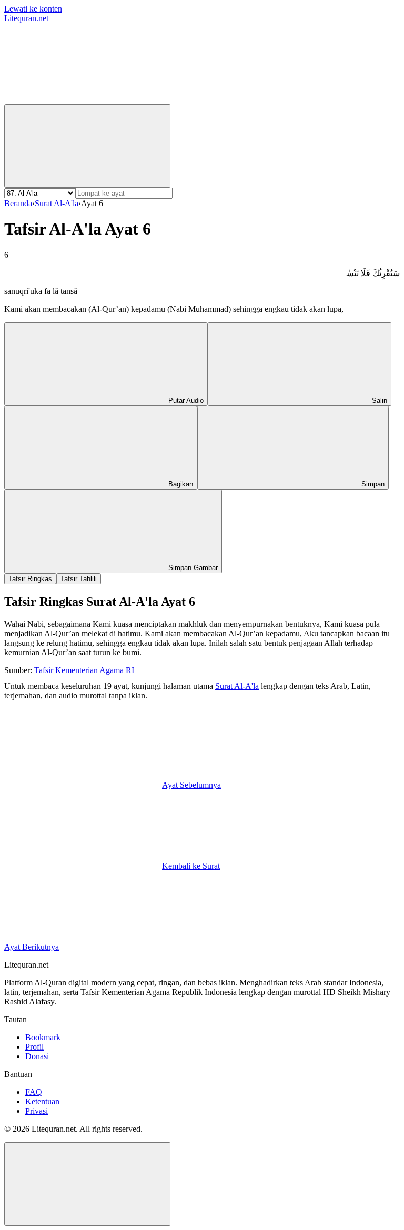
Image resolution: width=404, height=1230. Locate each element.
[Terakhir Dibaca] (83, 99)
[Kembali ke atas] (87, 1184)
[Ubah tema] (87, 146)
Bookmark (42, 1037)
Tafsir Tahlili (78, 579)
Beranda (18, 203)
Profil (34, 1046)
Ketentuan (42, 1101)
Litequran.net (26, 18)
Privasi (36, 1110)
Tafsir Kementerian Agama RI (84, 670)
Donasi (37, 1056)
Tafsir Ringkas (30, 579)
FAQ (33, 1091)
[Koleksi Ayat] (241, 99)
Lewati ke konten (33, 8)
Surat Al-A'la (56, 203)
